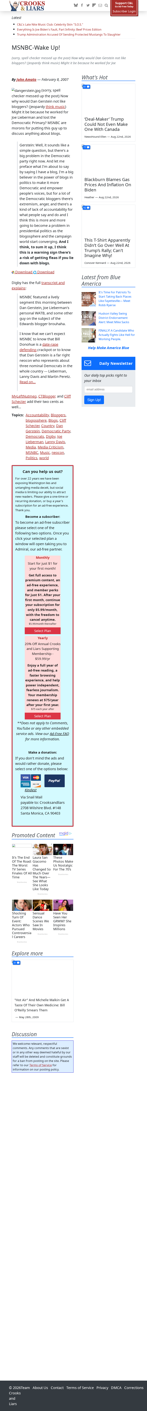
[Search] (106, 5)
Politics (31, 457)
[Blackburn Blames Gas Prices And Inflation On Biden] (108, 159)
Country (47, 425)
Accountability (37, 415)
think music (55, 106)
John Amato (26, 79)
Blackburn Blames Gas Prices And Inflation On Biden (107, 184)
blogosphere (36, 420)
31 (14, 962)
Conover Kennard (95, 263)
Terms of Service (40, 1065)
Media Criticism (50, 447)
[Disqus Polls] (43, 1121)
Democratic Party (56, 431)
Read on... (28, 381)
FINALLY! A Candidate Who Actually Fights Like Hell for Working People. (117, 335)
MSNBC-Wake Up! (36, 47)
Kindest (31, 790)
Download (23, 272)
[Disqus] (43, 1216)
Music (45, 452)
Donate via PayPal (54, 780)
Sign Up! (94, 400)
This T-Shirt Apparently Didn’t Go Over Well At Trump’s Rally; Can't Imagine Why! (107, 247)
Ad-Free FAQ (59, 733)
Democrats (35, 436)
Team (25, 1387)
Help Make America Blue (108, 347)
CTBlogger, (47, 396)
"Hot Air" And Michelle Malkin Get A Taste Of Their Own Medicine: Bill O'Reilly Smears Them (42, 1005)
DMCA (116, 1387)
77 (84, 147)
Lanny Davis (55, 441)
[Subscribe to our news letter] (100, 5)
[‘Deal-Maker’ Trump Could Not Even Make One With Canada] (108, 99)
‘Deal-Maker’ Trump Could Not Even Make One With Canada (106, 124)
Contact (57, 1387)
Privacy (102, 1387)
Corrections (134, 1387)
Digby (50, 436)
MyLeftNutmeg (24, 396)
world (44, 457)
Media (31, 447)
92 (84, 207)
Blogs (53, 420)
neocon (58, 452)
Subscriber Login (124, 11)
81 (84, 86)
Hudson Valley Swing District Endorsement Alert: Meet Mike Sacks (114, 318)
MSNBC (32, 452)
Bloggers (58, 415)
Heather (89, 197)
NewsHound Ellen (95, 136)
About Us (40, 1387)
